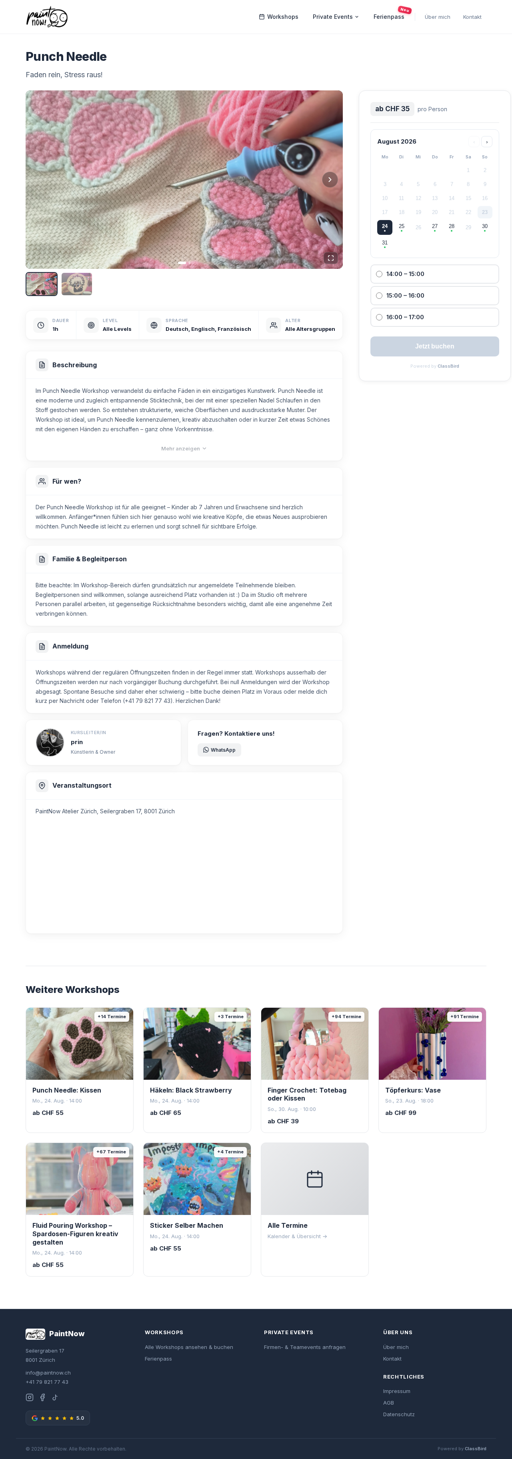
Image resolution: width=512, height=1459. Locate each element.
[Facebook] (42, 1399)
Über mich (437, 17)
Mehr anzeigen (180, 448)
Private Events (333, 16)
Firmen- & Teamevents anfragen (305, 1347)
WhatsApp (223, 750)
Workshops (282, 16)
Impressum (396, 1391)
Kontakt (472, 17)
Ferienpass (392, 14)
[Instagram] (30, 1399)
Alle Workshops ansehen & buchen (189, 1347)
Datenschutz (399, 1414)
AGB (388, 1402)
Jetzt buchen (434, 346)
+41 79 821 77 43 (47, 1382)
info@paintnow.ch (48, 1372)
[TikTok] (55, 1399)
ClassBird (448, 366)
